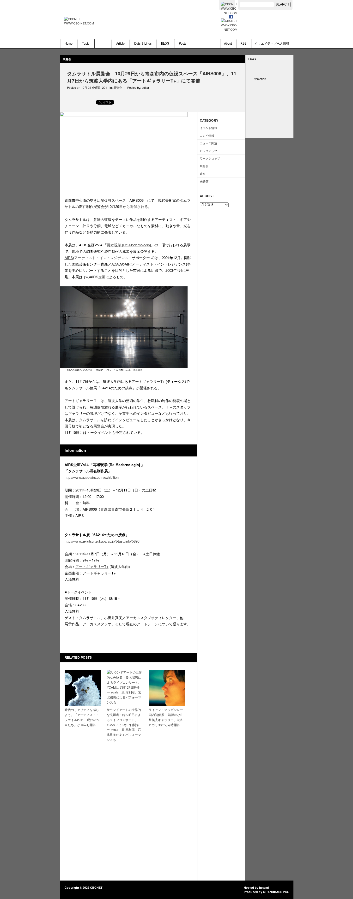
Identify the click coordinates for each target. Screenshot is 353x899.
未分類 (204, 181)
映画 (203, 174)
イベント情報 (208, 128)
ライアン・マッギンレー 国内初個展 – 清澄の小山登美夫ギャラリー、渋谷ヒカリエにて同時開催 (166, 717)
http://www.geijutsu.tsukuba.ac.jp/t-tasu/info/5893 (102, 541)
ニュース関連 (208, 143)
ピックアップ (208, 151)
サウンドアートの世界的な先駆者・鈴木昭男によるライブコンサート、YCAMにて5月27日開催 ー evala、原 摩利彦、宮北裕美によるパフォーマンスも (124, 724)
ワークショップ (210, 158)
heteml (264, 887)
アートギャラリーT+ (148, 381)
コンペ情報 (207, 135)
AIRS (69, 257)
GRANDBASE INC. (276, 892)
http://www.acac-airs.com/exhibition (92, 477)
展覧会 (67, 59)
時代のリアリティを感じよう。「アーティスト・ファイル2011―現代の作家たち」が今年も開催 (82, 717)
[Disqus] (128, 816)
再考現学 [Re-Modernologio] (129, 244)
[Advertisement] (269, 114)
